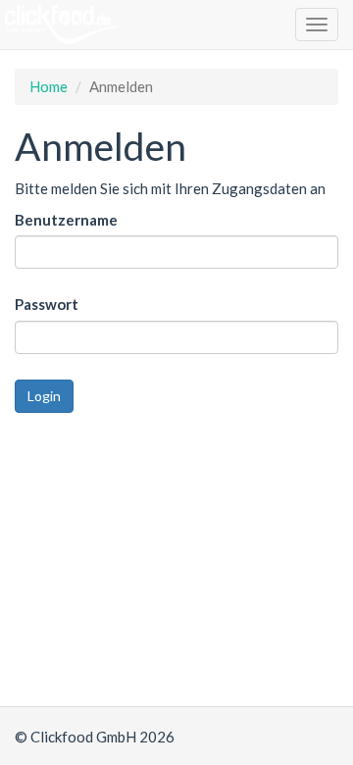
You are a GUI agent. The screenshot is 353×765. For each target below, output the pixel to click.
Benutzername (66, 220)
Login (44, 395)
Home (48, 86)
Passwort (46, 304)
